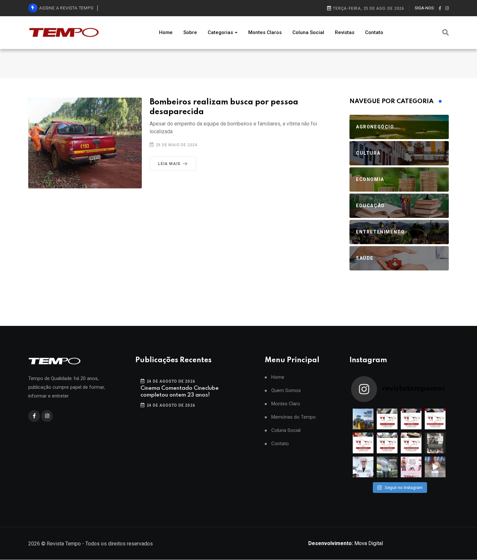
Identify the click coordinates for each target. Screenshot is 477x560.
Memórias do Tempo (293, 417)
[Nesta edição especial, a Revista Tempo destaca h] (363, 419)
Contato (374, 32)
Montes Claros (265, 32)
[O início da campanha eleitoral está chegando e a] (435, 419)
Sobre (190, 32)
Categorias (220, 32)
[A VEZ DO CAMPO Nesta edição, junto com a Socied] (435, 443)
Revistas (344, 32)
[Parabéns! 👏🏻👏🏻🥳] (411, 467)
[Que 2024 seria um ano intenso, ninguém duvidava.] (387, 467)
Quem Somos (286, 390)
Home (166, 32)
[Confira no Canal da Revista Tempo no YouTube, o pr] (411, 443)
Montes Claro (285, 403)
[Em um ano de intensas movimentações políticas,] (363, 467)
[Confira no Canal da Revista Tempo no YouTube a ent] (387, 419)
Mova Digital (345, 544)
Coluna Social (308, 32)
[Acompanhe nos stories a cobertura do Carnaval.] (435, 467)
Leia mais (169, 163)
